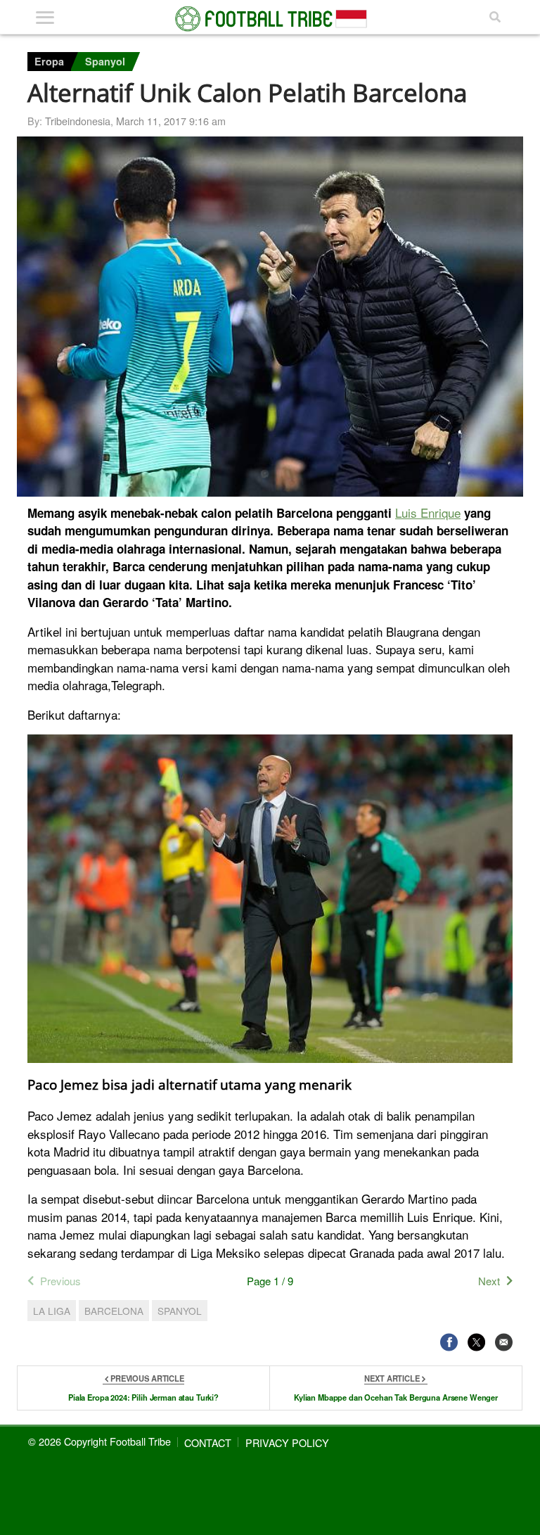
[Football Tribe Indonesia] (270, 19)
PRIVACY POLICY (287, 1442)
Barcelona (113, 1311)
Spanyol (105, 61)
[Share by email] (504, 1341)
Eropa (49, 61)
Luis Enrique (428, 512)
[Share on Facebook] (449, 1341)
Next (489, 1280)
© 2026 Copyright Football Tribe (99, 1441)
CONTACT (207, 1442)
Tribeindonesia (77, 120)
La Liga (51, 1311)
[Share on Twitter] (476, 1341)
